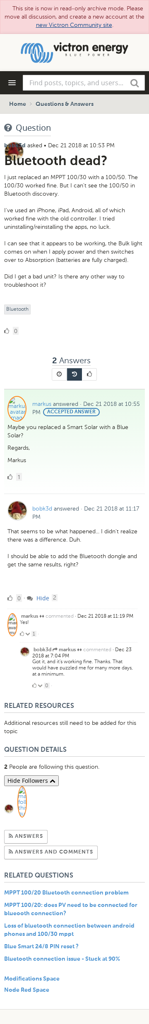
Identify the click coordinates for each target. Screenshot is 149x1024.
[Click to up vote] (22, 634)
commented (60, 616)
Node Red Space (26, 990)
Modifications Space (32, 979)
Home (17, 104)
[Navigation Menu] (12, 83)
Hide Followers (28, 780)
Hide (42, 598)
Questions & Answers (65, 104)
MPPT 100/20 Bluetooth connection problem (66, 893)
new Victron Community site (74, 25)
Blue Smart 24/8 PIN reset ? (41, 947)
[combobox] (84, 83)
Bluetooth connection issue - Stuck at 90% (62, 959)
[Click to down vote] (28, 634)
